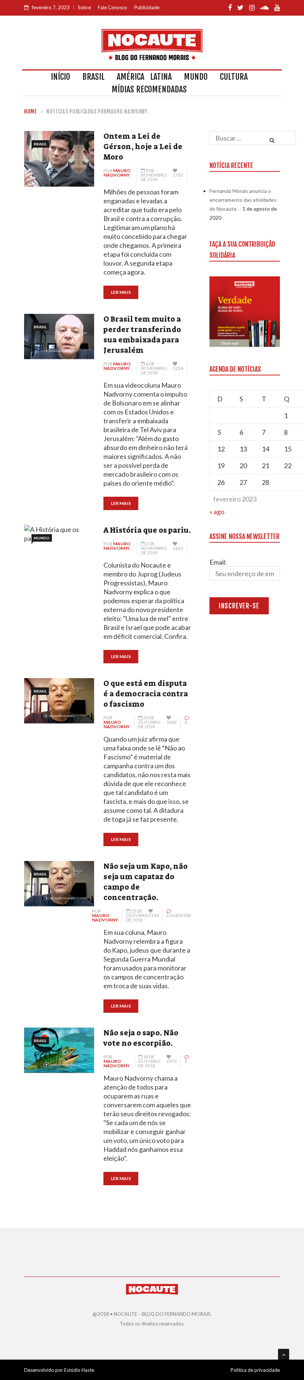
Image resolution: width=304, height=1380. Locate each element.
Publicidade (146, 7)
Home (30, 111)
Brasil (93, 77)
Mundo (196, 77)
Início (60, 77)
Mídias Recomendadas (149, 89)
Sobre (84, 7)
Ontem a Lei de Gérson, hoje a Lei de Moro (142, 146)
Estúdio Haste (79, 1370)
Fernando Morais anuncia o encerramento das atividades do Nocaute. (243, 200)
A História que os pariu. (147, 530)
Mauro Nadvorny (116, 173)
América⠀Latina (144, 77)
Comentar (178, 915)
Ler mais (121, 292)
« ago (216, 511)
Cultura (234, 77)
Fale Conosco (112, 7)
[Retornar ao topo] (283, 1354)
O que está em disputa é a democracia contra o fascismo (145, 693)
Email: (218, 562)
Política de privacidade (255, 1370)
